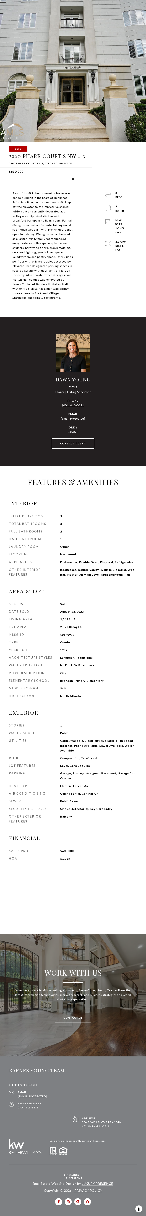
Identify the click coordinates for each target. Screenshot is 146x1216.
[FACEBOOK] (58, 1201)
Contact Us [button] (73, 1017)
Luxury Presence (97, 1183)
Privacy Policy (88, 1190)
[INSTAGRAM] (68, 1201)
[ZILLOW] (87, 1201)
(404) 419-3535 (28, 1107)
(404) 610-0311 (73, 405)
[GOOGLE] (77, 1201)
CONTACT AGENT (73, 443)
